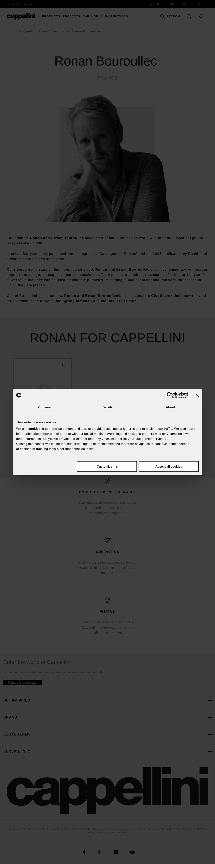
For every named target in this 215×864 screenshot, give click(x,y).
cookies (34, 428)
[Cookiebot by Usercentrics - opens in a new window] (169, 395)
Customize (104, 466)
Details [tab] (107, 407)
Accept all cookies (168, 466)
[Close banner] (197, 395)
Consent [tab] (44, 407)
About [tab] (170, 407)
